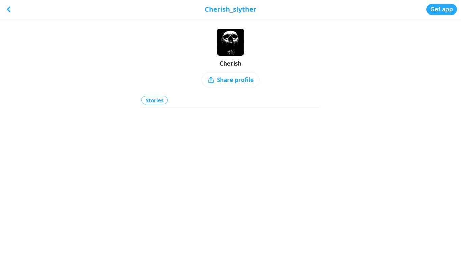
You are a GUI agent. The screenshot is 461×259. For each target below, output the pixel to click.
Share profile (235, 80)
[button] (441, 9)
